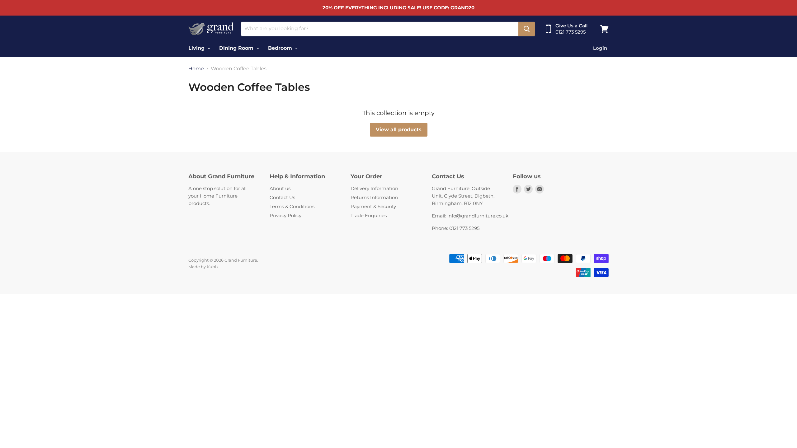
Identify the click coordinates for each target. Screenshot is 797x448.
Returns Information (374, 197)
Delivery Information (374, 188)
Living (197, 48)
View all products (399, 130)
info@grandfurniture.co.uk (477, 216)
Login (600, 48)
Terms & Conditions (292, 206)
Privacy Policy (285, 215)
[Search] (526, 29)
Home (196, 69)
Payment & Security (373, 206)
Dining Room (237, 48)
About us (280, 188)
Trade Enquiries (369, 215)
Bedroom (281, 48)
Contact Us (282, 197)
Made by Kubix (203, 266)
